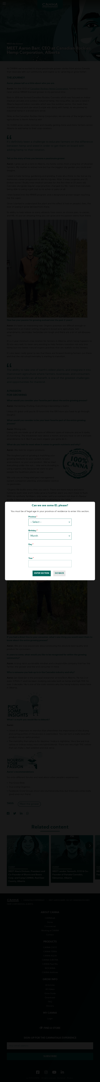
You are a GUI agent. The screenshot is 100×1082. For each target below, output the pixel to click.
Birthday (32, 531)
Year (30, 558)
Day (30, 545)
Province (32, 517)
